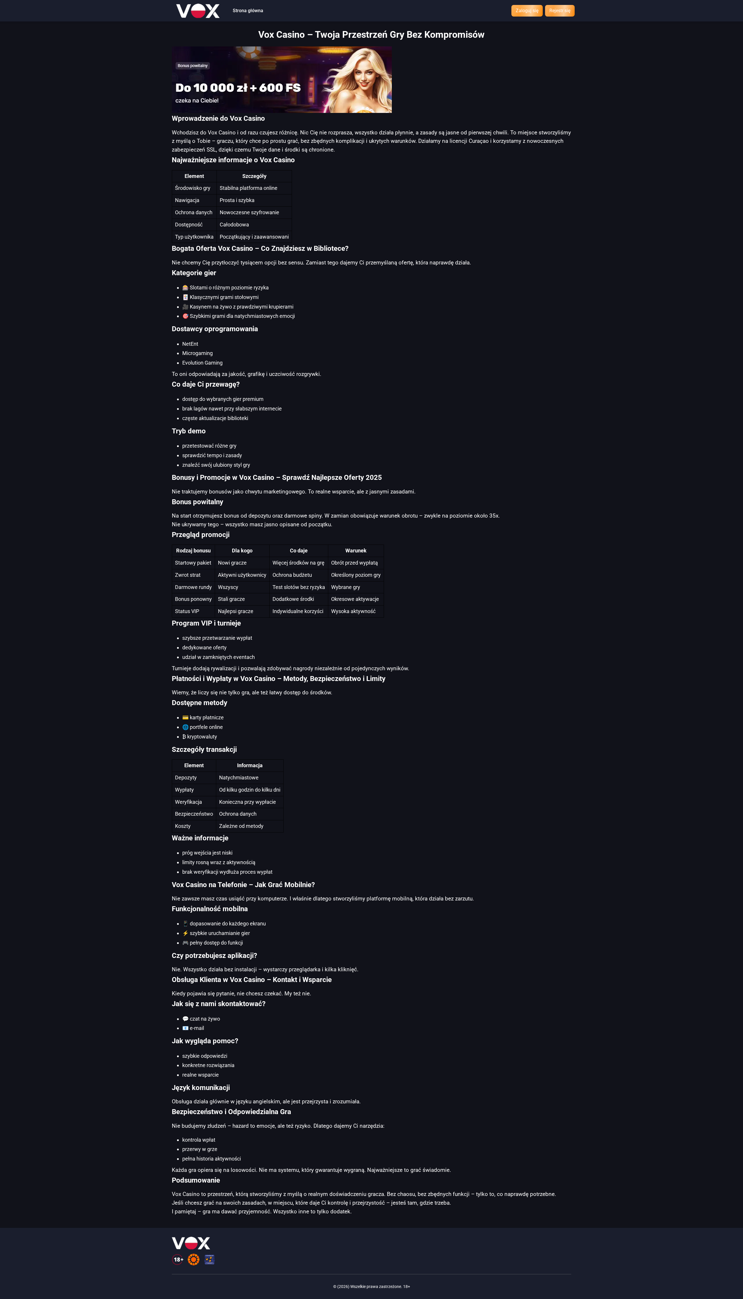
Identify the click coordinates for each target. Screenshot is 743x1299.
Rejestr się (559, 10)
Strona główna (248, 10)
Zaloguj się (527, 10)
